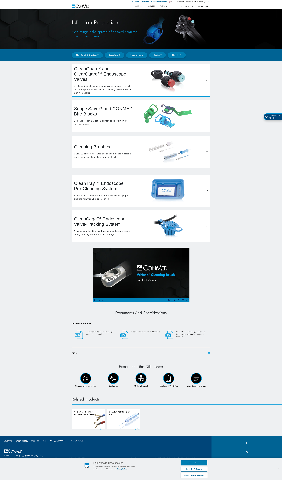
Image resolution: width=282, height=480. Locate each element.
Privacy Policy (122, 469)
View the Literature (81, 323)
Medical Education (38, 440)
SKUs (75, 353)
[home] (80, 6)
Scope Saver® (114, 55)
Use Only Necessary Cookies (194, 475)
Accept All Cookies (193, 463)
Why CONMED (78, 440)
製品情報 (8, 440)
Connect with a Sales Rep (274, 116)
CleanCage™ (177, 55)
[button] (181, 1)
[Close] (278, 468)
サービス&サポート (58, 440)
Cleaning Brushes (136, 55)
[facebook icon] (247, 443)
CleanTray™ (157, 55)
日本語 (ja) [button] (200, 2)
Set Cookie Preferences (194, 469)
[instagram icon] (247, 452)
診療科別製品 (22, 440)
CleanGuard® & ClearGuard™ (87, 55)
